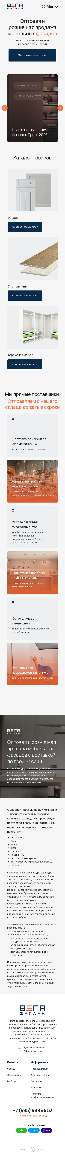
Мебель (11, 1081)
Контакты (36, 1087)
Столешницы (14, 1074)
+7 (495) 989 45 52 (32, 1110)
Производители (39, 1068)
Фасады (11, 1068)
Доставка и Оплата (41, 1074)
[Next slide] (60, 108)
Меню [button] (52, 6)
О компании (37, 1081)
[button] (43, 6)
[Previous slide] (5, 108)
